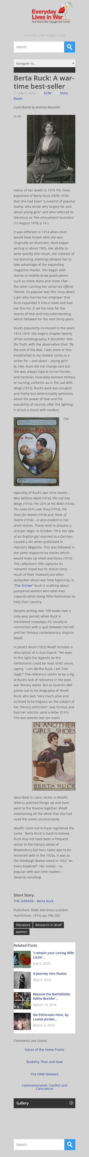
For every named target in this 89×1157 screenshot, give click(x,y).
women (21, 932)
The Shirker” (24, 585)
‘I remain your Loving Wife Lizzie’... (53, 955)
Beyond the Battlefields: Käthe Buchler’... (52, 996)
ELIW (47, 93)
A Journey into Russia (49, 973)
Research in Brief (48, 925)
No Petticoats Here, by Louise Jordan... (51, 1017)
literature (23, 925)
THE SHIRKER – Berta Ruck (33, 901)
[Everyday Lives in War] (44, 13)
